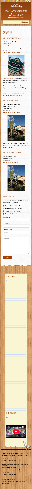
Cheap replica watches (9, 78)
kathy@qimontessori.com (17, 17)
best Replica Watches (10, 86)
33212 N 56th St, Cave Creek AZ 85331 (11, 457)
